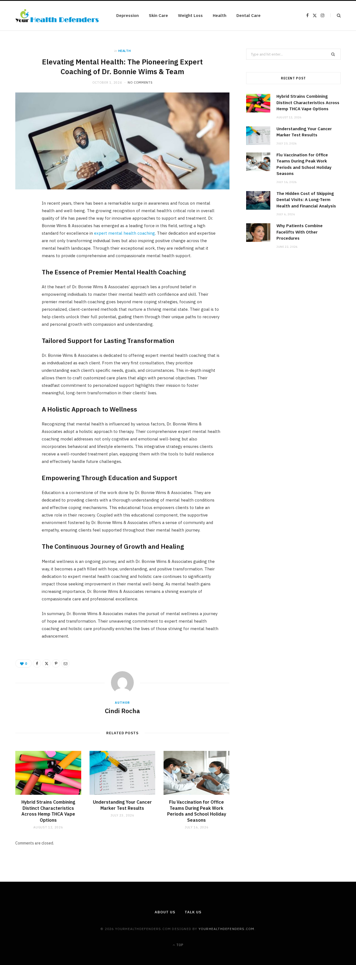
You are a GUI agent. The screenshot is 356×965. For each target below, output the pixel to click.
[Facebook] (22, 222)
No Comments (140, 82)
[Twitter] (22, 236)
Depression (127, 15)
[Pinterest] (22, 250)
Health (219, 15)
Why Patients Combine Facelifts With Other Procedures (299, 232)
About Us (165, 912)
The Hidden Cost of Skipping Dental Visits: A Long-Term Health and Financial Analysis (306, 200)
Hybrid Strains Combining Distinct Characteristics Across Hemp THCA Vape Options (48, 811)
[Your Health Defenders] (57, 15)
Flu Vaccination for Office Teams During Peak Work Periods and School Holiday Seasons (196, 811)
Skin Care (158, 15)
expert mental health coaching (124, 233)
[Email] (22, 264)
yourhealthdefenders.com (226, 929)
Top (179, 945)
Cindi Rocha (122, 710)
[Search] (335, 15)
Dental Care (248, 15)
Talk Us (193, 912)
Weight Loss (190, 15)
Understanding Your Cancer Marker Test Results (122, 805)
